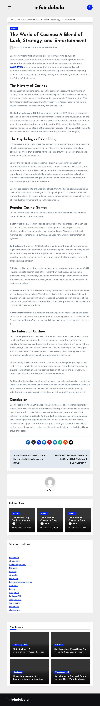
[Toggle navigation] (9, 7)
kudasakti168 (15, 596)
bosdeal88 (14, 558)
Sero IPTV (13, 585)
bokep (12, 589)
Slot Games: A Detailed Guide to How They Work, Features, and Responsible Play (70, 679)
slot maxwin (14, 610)
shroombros (14, 561)
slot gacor (13, 578)
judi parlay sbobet (17, 565)
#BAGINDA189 (51, 47)
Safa (19, 47)
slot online (14, 606)
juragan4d (14, 592)
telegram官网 (15, 599)
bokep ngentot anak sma (20, 582)
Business (59, 645)
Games (14, 29)
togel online (14, 603)
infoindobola (49, 7)
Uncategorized (20, 645)
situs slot (13, 575)
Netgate (13, 568)
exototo (12, 571)
